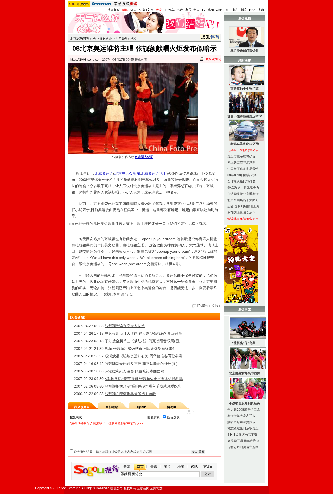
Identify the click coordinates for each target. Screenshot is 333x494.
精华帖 (141, 407)
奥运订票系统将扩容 (241, 156)
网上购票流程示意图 (241, 162)
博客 (244, 10)
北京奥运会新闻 (127, 173)
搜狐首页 (113, 10)
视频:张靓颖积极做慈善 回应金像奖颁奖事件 (140, 348)
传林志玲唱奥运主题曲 (243, 447)
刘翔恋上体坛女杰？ (241, 212)
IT (165, 10)
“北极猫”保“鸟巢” (244, 343)
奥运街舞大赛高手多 (241, 416)
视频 (211, 10)
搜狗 (261, 10)
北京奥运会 (104, 173)
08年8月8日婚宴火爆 (242, 175)
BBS (252, 10)
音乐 (153, 467)
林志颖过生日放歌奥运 (243, 428)
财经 (158, 10)
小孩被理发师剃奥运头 (244, 403)
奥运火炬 (106, 38)
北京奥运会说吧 (153, 173)
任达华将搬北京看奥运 (243, 194)
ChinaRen (223, 10)
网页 (140, 467)
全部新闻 (143, 488)
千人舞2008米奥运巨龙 (243, 409)
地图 (180, 467)
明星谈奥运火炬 (126, 38)
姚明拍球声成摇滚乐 (241, 422)
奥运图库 (244, 310)
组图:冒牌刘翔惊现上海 (243, 206)
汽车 (171, 10)
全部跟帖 (112, 407)
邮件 (236, 10)
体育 (133, 10)
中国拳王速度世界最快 (243, 169)
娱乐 (146, 10)
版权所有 (130, 488)
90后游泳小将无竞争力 (243, 187)
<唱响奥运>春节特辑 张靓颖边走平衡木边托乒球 (144, 379)
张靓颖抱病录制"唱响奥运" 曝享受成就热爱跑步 (143, 386)
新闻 (125, 10)
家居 (188, 10)
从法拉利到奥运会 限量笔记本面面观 (134, 371)
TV (204, 10)
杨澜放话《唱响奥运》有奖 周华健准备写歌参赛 (143, 356)
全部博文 (156, 488)
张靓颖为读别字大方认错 (125, 326)
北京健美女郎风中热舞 (244, 373)
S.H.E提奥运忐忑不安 (242, 434)
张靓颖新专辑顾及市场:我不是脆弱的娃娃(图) (141, 364)
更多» (207, 467)
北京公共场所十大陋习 (243, 200)
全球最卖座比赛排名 (241, 181)
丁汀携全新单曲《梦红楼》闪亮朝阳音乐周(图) (142, 341)
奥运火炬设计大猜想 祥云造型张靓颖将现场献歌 (143, 333)
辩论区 (171, 407)
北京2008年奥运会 (83, 38)
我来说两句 (213, 59)
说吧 (194, 467)
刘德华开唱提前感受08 (243, 441)
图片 (167, 467)
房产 (180, 10)
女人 (196, 10)
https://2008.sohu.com (85, 59)
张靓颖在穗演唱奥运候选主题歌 (130, 394)
